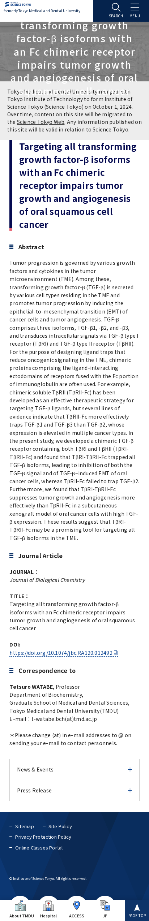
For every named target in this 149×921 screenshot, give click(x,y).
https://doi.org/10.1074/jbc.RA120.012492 (60, 652)
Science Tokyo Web (41, 121)
